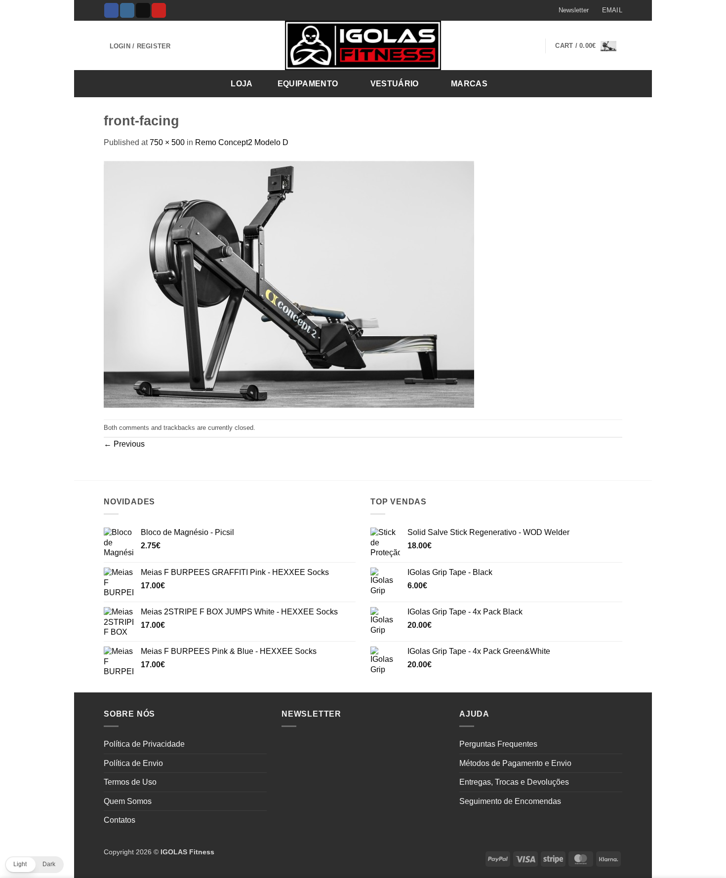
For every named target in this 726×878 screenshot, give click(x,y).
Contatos (119, 820)
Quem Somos (128, 801)
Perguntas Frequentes (498, 744)
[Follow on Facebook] (111, 10)
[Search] (611, 83)
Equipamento (308, 83)
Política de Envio (133, 763)
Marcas (469, 83)
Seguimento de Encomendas (510, 801)
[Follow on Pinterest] (159, 10)
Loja (241, 83)
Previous (124, 444)
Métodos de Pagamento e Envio (515, 763)
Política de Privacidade (144, 744)
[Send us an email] (143, 10)
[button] (569, 10)
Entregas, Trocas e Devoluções (514, 782)
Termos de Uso (130, 782)
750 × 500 (167, 142)
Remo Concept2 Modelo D (241, 142)
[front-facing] (289, 283)
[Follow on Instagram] (127, 10)
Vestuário (394, 83)
